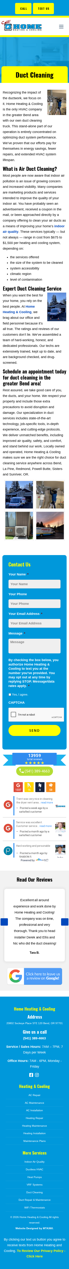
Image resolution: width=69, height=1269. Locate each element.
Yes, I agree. (20, 694)
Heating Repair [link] (34, 1118)
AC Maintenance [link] (34, 1102)
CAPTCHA (16, 702)
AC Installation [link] (34, 1110)
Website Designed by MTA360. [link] (34, 1228)
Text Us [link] (43, 8)
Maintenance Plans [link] (34, 1140)
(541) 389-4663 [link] (34, 1038)
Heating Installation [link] (34, 1133)
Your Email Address (25, 614)
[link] (24, 8)
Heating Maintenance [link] (34, 1125)
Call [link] (23, 8)
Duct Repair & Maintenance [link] (35, 1199)
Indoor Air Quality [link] (34, 1161)
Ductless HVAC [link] (34, 1169)
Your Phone (17, 594)
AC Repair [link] (34, 1095)
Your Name (18, 574)
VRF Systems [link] (35, 1184)
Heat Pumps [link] (34, 1177)
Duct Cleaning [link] (34, 1192)
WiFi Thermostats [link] (34, 1207)
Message (16, 633)
